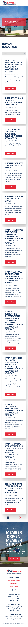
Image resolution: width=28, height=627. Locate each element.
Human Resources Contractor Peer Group (14, 166)
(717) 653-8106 (14, 601)
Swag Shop (13, 586)
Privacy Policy (13, 583)
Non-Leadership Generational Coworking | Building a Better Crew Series (13, 134)
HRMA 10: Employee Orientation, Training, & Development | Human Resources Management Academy (14, 236)
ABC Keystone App (13, 580)
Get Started (14, 559)
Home (18, 39)
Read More (10, 88)
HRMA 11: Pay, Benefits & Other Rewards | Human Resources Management (13, 65)
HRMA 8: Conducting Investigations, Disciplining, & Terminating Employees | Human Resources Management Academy (14, 320)
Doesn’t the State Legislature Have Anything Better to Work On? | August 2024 (13, 488)
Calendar (24, 39)
